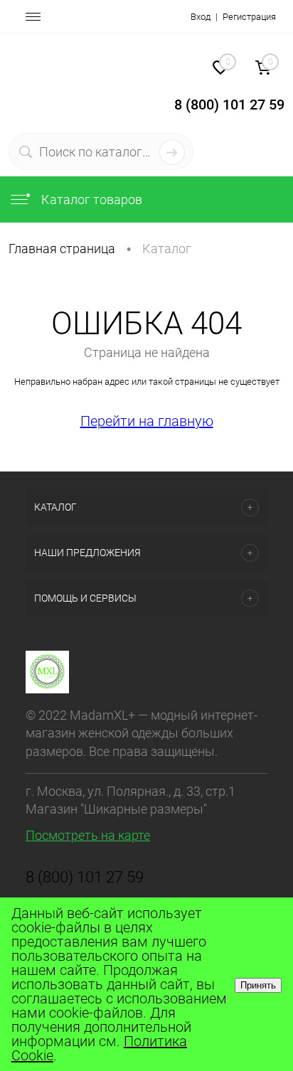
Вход (201, 16)
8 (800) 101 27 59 (85, 877)
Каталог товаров (90, 199)
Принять (258, 985)
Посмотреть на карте (88, 835)
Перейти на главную (146, 421)
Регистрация (249, 16)
